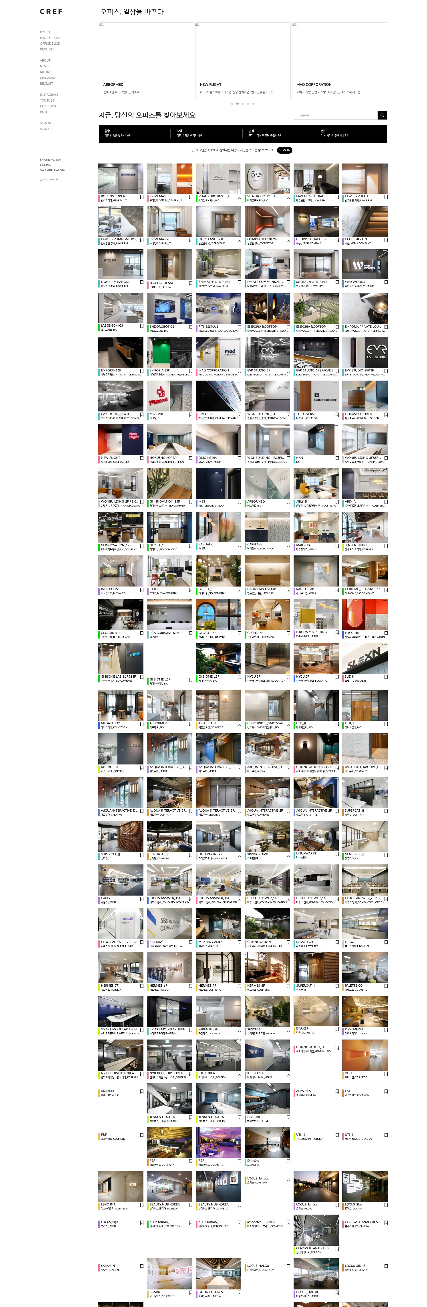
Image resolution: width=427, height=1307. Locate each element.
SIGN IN (46, 123)
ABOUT (45, 60)
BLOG (44, 112)
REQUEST (47, 49)
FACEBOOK (48, 106)
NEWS (44, 66)
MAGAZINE (48, 78)
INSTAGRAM (49, 94)
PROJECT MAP (50, 38)
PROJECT (46, 32)
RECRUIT (46, 83)
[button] (232, 104)
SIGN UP (46, 129)
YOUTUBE (47, 100)
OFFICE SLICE (50, 43)
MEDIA (45, 72)
